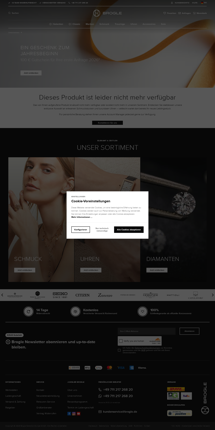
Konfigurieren (80, 229)
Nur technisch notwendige (102, 229)
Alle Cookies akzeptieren (129, 229)
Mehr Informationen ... (81, 217)
